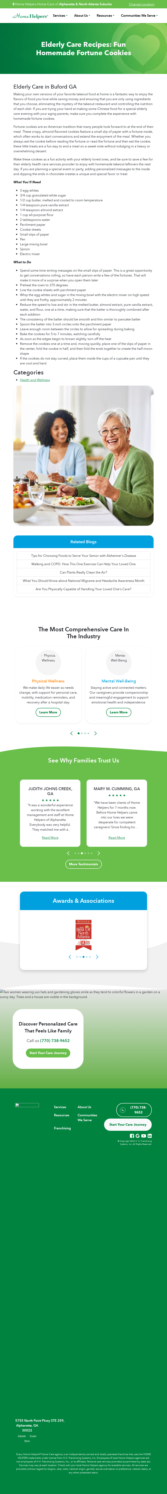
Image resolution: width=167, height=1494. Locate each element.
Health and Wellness (35, 380)
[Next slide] (95, 733)
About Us (81, 15)
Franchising (62, 1128)
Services (59, 15)
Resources (104, 15)
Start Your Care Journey (48, 1053)
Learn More (48, 712)
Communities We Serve (138, 15)
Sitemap (22, 1435)
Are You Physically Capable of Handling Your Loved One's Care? (83, 589)
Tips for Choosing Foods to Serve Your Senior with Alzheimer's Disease (83, 555)
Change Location (141, 4)
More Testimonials (83, 864)
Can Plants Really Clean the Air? (83, 572)
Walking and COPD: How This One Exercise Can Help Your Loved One (83, 564)
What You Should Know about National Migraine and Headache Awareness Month (83, 580)
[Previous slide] (72, 733)
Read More (50, 837)
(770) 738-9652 (55, 1040)
